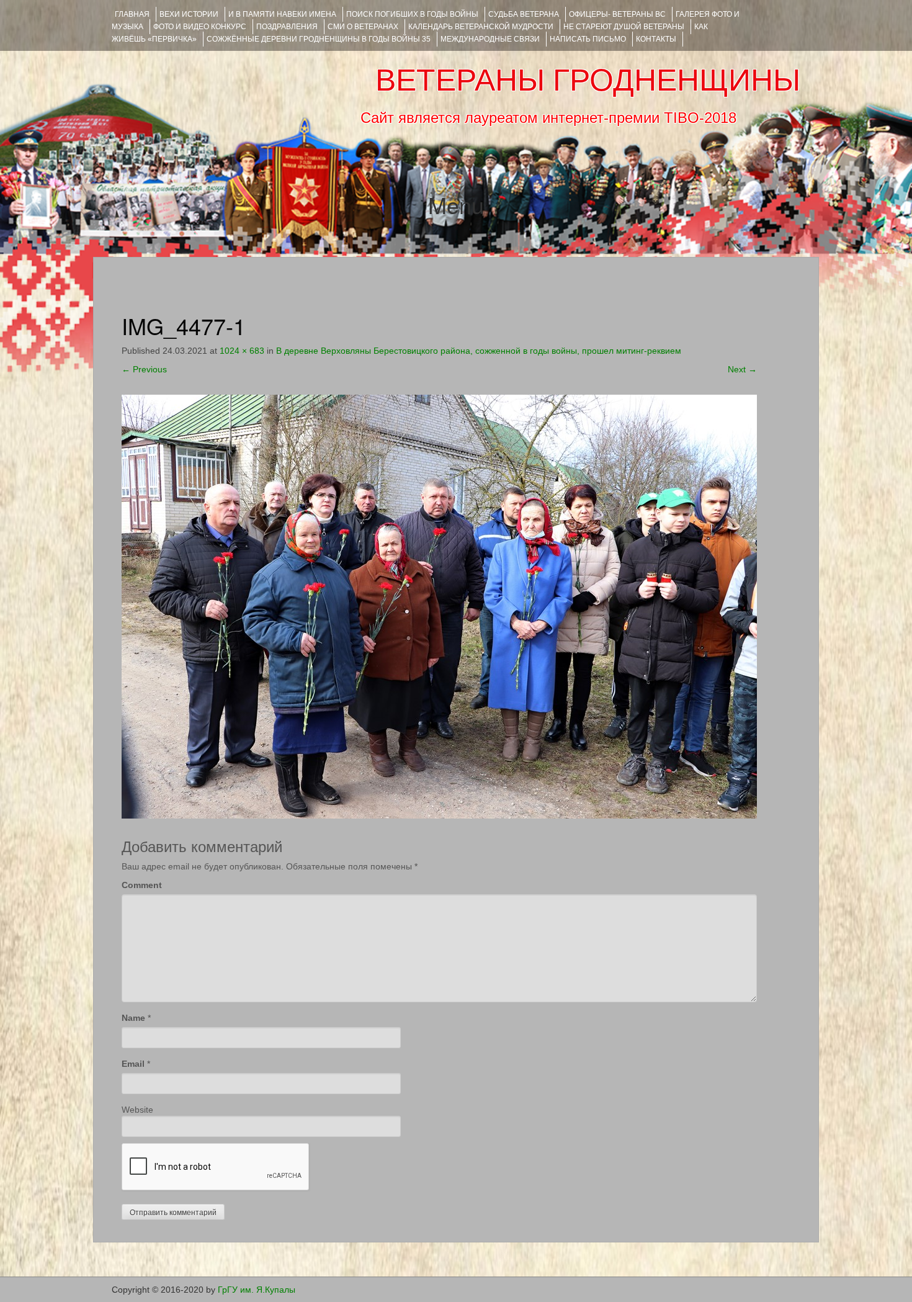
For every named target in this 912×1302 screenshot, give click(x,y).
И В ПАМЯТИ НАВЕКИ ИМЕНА (282, 14)
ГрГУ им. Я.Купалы (256, 1290)
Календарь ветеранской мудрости (480, 26)
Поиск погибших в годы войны (412, 14)
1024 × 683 (242, 351)
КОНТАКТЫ (656, 39)
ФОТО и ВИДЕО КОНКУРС (199, 26)
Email (133, 1064)
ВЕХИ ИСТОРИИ (188, 14)
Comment (142, 885)
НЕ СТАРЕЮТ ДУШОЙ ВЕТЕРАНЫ (623, 26)
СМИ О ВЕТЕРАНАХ (363, 26)
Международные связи (490, 39)
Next (742, 369)
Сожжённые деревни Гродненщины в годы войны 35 (319, 39)
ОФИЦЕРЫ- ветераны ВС (617, 14)
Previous (144, 369)
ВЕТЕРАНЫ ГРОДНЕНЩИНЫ (587, 80)
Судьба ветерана (523, 14)
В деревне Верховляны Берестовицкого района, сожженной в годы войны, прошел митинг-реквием (478, 351)
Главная (132, 14)
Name (133, 1018)
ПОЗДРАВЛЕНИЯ (287, 26)
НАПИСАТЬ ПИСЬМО (588, 39)
